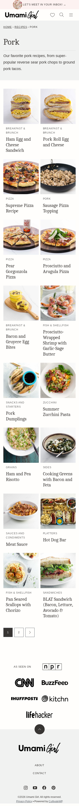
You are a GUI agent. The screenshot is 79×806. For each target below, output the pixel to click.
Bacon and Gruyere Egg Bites (17, 342)
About (39, 765)
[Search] (61, 15)
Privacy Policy (24, 801)
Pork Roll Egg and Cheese (56, 141)
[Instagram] (25, 787)
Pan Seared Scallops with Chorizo (18, 605)
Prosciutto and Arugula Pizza (57, 268)
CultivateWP (55, 801)
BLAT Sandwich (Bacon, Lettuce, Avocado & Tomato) (58, 608)
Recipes (21, 27)
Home (7, 27)
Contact (39, 773)
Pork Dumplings (16, 416)
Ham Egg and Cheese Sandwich (18, 144)
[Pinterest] (53, 787)
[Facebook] (44, 787)
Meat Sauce (17, 544)
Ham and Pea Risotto (18, 476)
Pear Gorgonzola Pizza (16, 271)
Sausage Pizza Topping (56, 208)
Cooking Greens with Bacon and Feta (57, 479)
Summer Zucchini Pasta (56, 411)
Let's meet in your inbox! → (44, 4)
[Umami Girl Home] (22, 14)
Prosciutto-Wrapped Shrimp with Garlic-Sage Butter (55, 343)
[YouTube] (35, 787)
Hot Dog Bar (54, 540)
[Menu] (71, 15)
